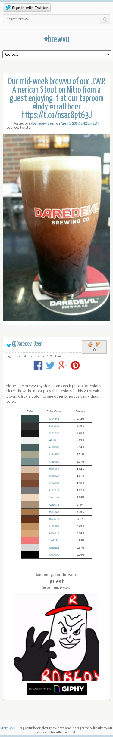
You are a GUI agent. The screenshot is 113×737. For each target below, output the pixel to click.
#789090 (54, 461)
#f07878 (54, 540)
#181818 (54, 433)
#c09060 (54, 526)
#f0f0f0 (53, 440)
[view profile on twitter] (8, 344)
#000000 (54, 554)
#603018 (54, 518)
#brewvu (56, 39)
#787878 (54, 490)
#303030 (54, 425)
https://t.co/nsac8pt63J (56, 115)
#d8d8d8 (54, 547)
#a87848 (54, 511)
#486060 (54, 447)
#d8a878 (54, 533)
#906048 (54, 476)
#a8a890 (54, 454)
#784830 (54, 483)
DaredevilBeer (43, 123)
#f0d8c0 (54, 497)
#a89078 (54, 504)
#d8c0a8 (54, 468)
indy (17, 356)
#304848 (54, 418)
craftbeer (27, 356)
